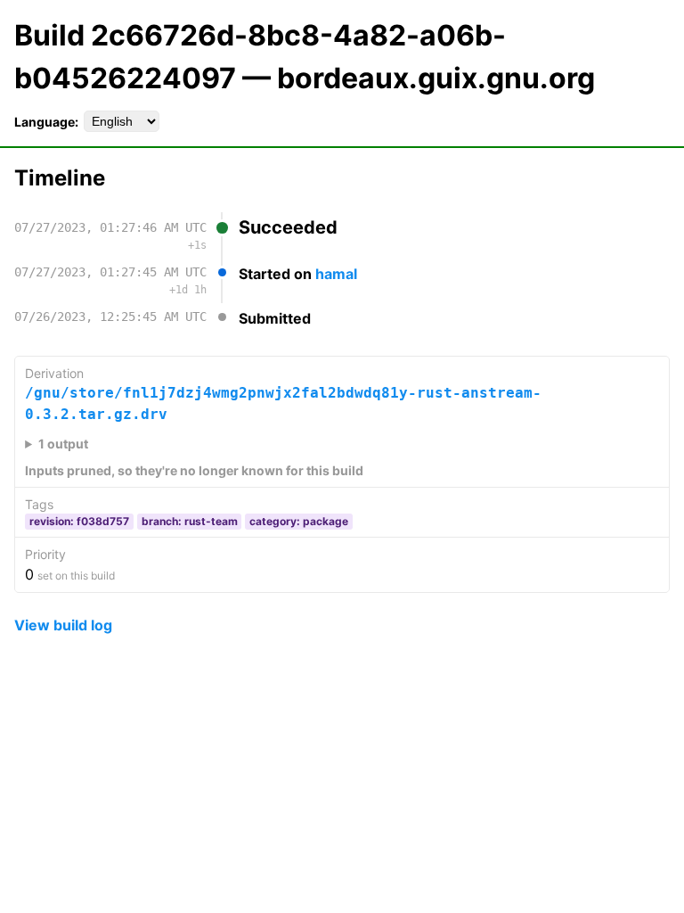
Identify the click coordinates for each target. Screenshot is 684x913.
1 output (63, 443)
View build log (63, 625)
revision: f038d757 (79, 521)
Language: (46, 121)
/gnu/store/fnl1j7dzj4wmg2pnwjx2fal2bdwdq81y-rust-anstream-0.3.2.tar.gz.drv (283, 403)
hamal (336, 274)
